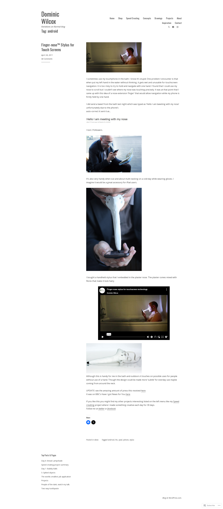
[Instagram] (177, 26)
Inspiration (166, 22)
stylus (132, 440)
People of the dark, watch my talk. (55, 484)
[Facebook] (173, 26)
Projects (169, 18)
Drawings (158, 18)
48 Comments (46, 59)
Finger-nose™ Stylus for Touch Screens (57, 47)
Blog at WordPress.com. (172, 498)
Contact (178, 22)
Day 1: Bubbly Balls (49, 468)
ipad (120, 440)
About (179, 18)
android (111, 440)
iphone (126, 440)
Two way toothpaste (50, 488)
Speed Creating (132, 18)
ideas (96, 440)
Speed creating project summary (55, 465)
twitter (101, 408)
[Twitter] (169, 26)
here (143, 390)
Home (112, 18)
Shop (120, 18)
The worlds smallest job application (56, 476)
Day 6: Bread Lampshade (51, 461)
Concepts (147, 18)
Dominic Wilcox (50, 17)
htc (116, 440)
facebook (111, 408)
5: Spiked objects (48, 472)
